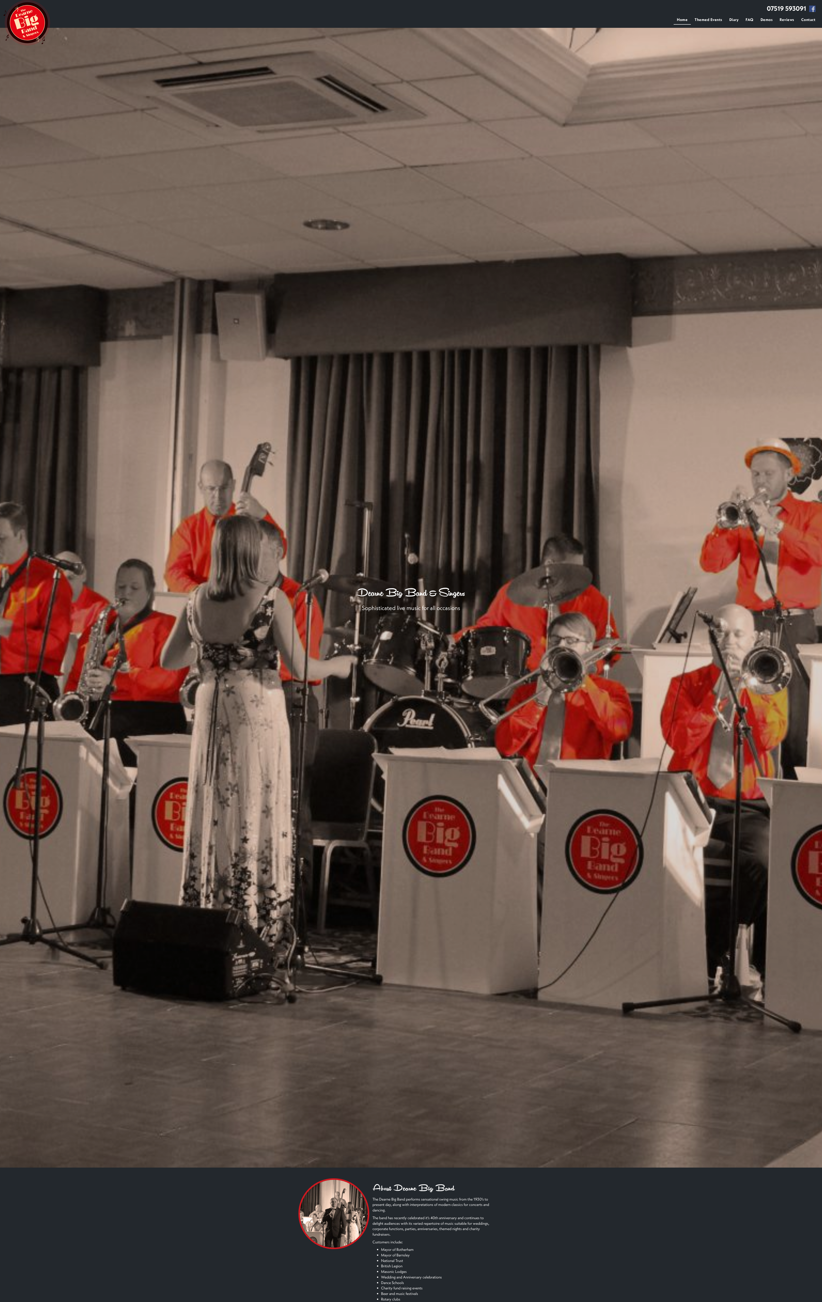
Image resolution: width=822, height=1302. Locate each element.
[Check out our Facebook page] (812, 9)
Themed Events (708, 19)
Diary (734, 19)
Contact (808, 19)
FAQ (750, 19)
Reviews (787, 19)
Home (682, 19)
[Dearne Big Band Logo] (26, 23)
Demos (767, 19)
